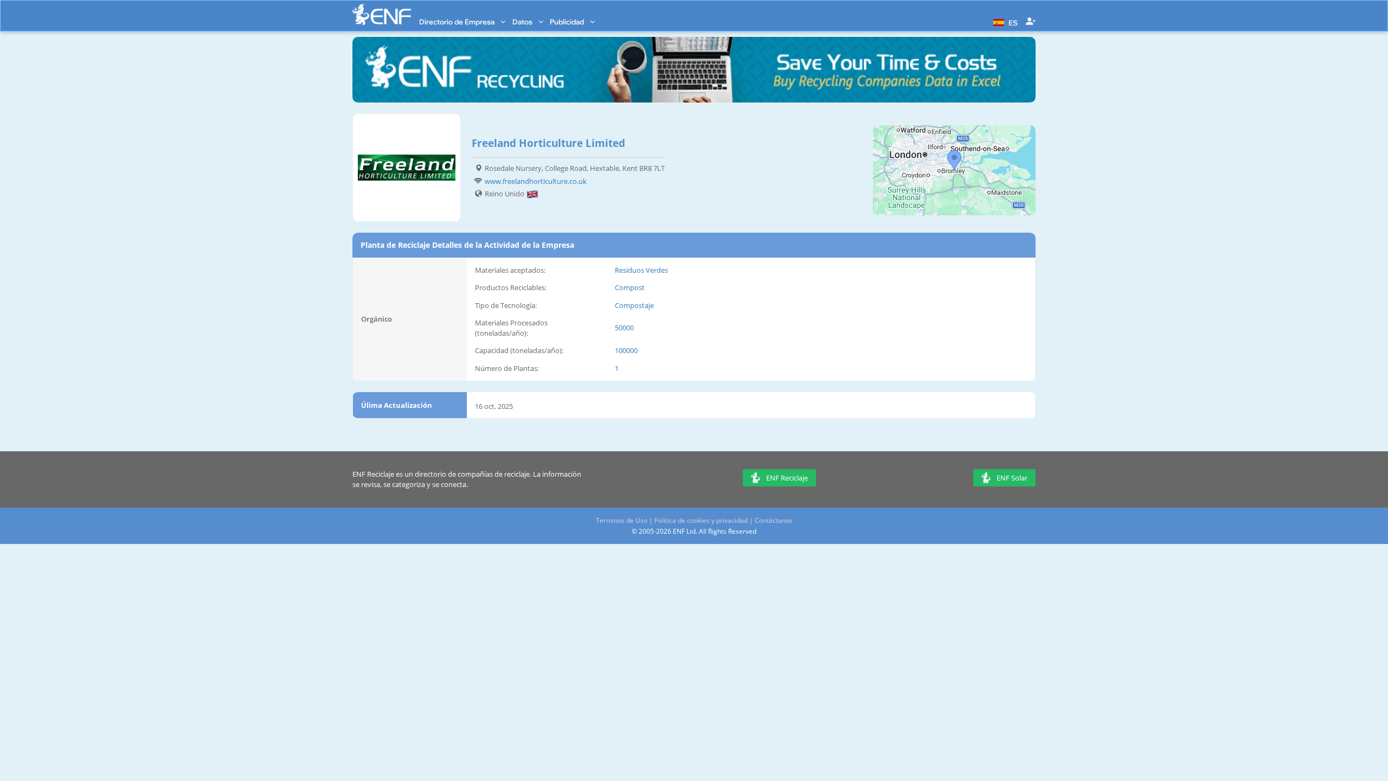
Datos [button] (523, 21)
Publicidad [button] (568, 21)
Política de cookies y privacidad (701, 520)
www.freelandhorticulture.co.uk (536, 181)
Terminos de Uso (621, 520)
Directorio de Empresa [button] (457, 21)
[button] (1004, 21)
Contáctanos (774, 520)
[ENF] (381, 14)
